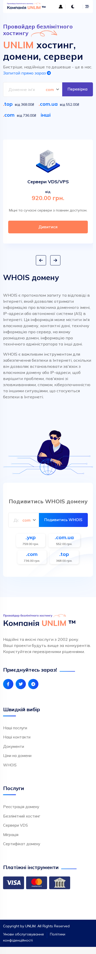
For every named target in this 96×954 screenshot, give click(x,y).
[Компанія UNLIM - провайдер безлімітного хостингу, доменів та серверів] (26, 6)
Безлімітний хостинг (21, 816)
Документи (13, 746)
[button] (41, 260)
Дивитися (48, 226)
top (8, 104)
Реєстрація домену (21, 806)
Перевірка (78, 89)
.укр (31, 537)
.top (64, 554)
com (9, 115)
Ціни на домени (17, 755)
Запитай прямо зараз (25, 72)
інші (46, 115)
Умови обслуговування (23, 934)
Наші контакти (16, 737)
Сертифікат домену (21, 843)
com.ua (49, 104)
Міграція (10, 834)
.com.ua (64, 537)
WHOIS (10, 765)
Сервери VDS (15, 825)
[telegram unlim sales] (33, 684)
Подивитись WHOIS (63, 519)
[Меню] (87, 6)
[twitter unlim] (21, 684)
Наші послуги (15, 727)
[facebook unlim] (8, 684)
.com (32, 554)
